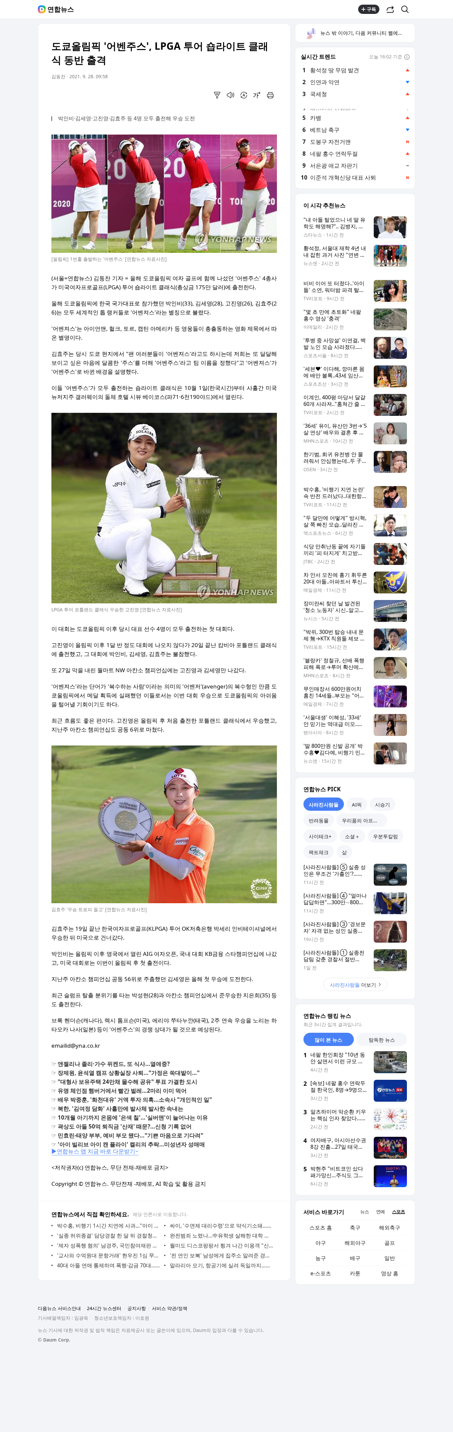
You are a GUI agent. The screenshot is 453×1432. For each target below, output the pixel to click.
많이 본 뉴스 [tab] (328, 1039)
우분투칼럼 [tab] (385, 836)
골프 (389, 1242)
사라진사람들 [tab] (324, 804)
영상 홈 (389, 1273)
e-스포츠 (320, 1273)
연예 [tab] (380, 1211)
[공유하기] (390, 9)
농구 (320, 1258)
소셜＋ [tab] (352, 836)
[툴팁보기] (407, 57)
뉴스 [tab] (364, 1211)
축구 (355, 1227)
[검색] (407, 9)
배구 (355, 1258)
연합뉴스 (60, 9)
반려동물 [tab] (319, 820)
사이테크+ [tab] (320, 836)
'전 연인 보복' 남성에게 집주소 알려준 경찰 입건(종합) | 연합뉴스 (222, 1255)
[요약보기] (217, 95)
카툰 (355, 1273)
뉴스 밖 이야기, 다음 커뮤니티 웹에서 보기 (367, 32)
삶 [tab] (344, 852)
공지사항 (136, 1308)
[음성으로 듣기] (230, 95)
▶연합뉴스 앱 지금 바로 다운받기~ (95, 1151)
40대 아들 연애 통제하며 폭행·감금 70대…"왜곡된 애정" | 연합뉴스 (109, 1265)
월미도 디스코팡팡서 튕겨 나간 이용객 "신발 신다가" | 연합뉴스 (222, 1245)
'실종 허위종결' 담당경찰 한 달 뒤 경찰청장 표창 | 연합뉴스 (109, 1235)
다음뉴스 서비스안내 (59, 1308)
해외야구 (355, 1242)
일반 (389, 1258)
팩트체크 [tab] (319, 852)
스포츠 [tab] (398, 1211)
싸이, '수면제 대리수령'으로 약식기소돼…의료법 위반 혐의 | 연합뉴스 (222, 1225)
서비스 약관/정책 (169, 1308)
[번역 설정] (243, 95)
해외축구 (389, 1227)
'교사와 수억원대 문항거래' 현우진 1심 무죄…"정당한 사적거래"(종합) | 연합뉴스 (109, 1255)
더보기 (353, 984)
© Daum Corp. (54, 1340)
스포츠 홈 (320, 1227)
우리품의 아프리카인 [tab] (364, 820)
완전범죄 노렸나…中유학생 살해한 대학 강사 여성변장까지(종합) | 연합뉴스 (222, 1235)
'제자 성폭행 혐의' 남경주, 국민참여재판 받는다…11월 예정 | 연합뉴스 (109, 1245)
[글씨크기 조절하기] (257, 95)
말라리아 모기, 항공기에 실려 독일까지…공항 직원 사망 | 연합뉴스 (222, 1265)
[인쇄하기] (270, 95)
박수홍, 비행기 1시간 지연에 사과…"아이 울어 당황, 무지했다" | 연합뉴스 (109, 1225)
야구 (320, 1242)
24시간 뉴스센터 (104, 1308)
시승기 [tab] (382, 804)
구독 (371, 9)
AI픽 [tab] (357, 804)
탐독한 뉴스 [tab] (382, 1039)
